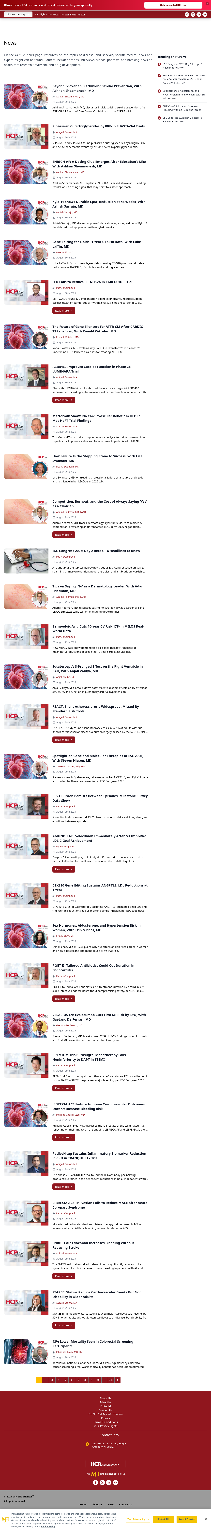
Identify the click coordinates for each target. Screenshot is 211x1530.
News (111, 1504)
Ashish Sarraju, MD (66, 212)
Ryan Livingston (65, 846)
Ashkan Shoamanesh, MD (70, 96)
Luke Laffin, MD (64, 252)
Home (82, 1504)
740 (111, 1379)
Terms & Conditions (105, 1422)
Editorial (105, 1406)
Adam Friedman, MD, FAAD (71, 512)
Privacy (105, 1418)
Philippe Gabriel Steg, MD (70, 1114)
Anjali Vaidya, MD (65, 676)
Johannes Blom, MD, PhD (69, 1352)
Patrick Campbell (65, 287)
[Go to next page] (118, 1380)
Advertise (105, 1402)
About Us (105, 1398)
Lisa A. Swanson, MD (67, 466)
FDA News (53, 14)
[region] (105, 1519)
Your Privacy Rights (106, 1426)
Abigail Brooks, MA (66, 132)
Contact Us (105, 1410)
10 (98, 1379)
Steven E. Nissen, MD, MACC (71, 766)
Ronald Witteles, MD (67, 337)
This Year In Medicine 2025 (73, 14)
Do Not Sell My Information (106, 1414)
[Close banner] (207, 3)
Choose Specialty (16, 14)
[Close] (205, 1519)
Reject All (163, 1519)
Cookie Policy (48, 1526)
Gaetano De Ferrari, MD (69, 1025)
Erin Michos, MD (65, 935)
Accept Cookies (187, 1519)
